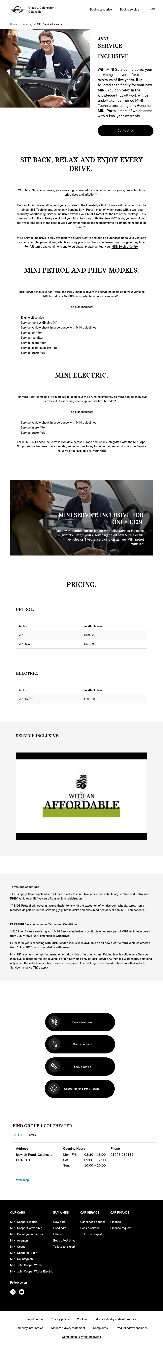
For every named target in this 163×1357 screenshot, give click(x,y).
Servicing (27, 24)
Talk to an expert (64, 1246)
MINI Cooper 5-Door (23, 1253)
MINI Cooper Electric (23, 1222)
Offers (57, 1234)
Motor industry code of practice (115, 1319)
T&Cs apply (19, 894)
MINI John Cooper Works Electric (31, 1271)
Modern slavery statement (68, 1328)
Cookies (82, 1319)
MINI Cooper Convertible (26, 1228)
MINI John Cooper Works (26, 1265)
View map (22, 1180)
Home (13, 24)
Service (32, 1135)
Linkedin (13, 1292)
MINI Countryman (21, 1259)
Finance (115, 1222)
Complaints (100, 1328)
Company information (29, 1328)
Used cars (59, 1228)
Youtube (21, 1292)
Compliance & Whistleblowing (81, 1337)
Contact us (125, 130)
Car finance (119, 1212)
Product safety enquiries (131, 1328)
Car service (89, 1212)
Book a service (129, 9)
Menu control (153, 10)
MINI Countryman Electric (27, 1234)
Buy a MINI (61, 1212)
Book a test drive (101, 9)
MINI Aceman (19, 1240)
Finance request (120, 1228)
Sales (17, 1135)
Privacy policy (60, 1319)
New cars (59, 1222)
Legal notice (35, 1319)
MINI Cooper (18, 1246)
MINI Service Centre (125, 246)
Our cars (17, 1212)
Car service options (92, 1222)
